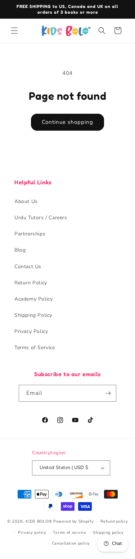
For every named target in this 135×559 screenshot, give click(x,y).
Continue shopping (67, 122)
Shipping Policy (33, 315)
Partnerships (29, 233)
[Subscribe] (108, 393)
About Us (26, 201)
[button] (14, 31)
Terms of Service (34, 347)
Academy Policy (33, 299)
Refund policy (114, 521)
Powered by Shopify (73, 521)
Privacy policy (32, 532)
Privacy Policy (31, 331)
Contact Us (27, 266)
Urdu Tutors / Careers (40, 217)
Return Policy (30, 282)
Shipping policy (108, 532)
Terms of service (69, 532)
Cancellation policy (71, 543)
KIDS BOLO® (39, 521)
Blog (20, 250)
